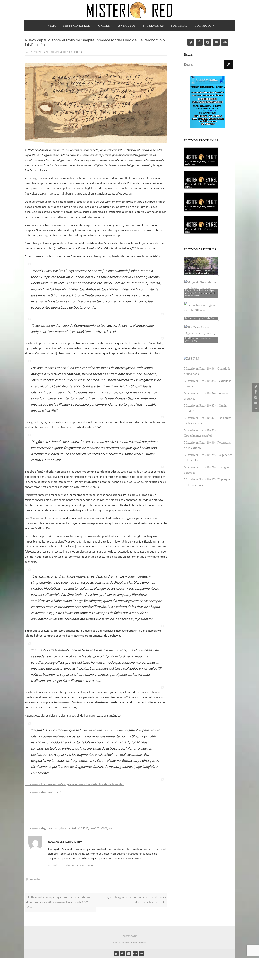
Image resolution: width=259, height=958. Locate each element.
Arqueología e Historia (68, 51)
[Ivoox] (255, 408)
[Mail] (255, 403)
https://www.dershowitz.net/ (43, 792)
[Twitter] (255, 386)
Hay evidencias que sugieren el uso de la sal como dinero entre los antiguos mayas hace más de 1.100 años (58, 902)
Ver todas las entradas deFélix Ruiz (71, 865)
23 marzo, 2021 (39, 51)
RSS (196, 358)
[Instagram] (255, 397)
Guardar (35, 879)
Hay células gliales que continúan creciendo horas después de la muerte (135, 899)
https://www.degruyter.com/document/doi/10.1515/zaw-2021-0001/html (69, 828)
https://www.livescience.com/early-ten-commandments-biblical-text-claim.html (74, 784)
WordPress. (141, 942)
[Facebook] (255, 392)
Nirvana (130, 942)
